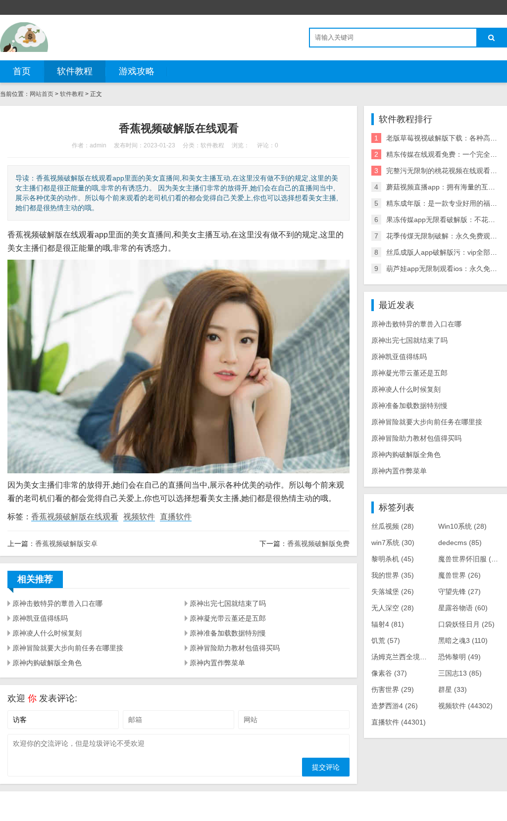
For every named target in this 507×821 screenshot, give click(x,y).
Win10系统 (462, 526)
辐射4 (387, 624)
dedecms (460, 543)
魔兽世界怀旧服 (472, 559)
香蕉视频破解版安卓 (66, 543)
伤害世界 (392, 689)
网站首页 (41, 94)
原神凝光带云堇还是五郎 (228, 618)
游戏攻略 (136, 71)
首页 (22, 71)
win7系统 (392, 543)
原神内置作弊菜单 (217, 663)
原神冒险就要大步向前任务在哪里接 (67, 648)
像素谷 (389, 673)
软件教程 (75, 71)
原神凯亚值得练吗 (40, 618)
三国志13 (460, 673)
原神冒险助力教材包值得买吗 (235, 648)
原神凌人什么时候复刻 (47, 633)
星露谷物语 (463, 608)
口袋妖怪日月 (466, 624)
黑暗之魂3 (463, 640)
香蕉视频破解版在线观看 (74, 516)
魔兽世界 (459, 575)
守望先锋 (459, 591)
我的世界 (392, 575)
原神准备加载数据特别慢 (228, 633)
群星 (452, 689)
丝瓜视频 (392, 526)
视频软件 (139, 516)
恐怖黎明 (459, 657)
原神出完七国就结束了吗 (228, 603)
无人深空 (392, 608)
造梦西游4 (394, 706)
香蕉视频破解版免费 (318, 543)
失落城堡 (392, 591)
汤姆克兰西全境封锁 (410, 657)
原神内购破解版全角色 (47, 663)
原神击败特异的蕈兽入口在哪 (57, 603)
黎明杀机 (392, 559)
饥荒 (385, 640)
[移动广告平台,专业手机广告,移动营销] (24, 37)
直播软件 (176, 516)
